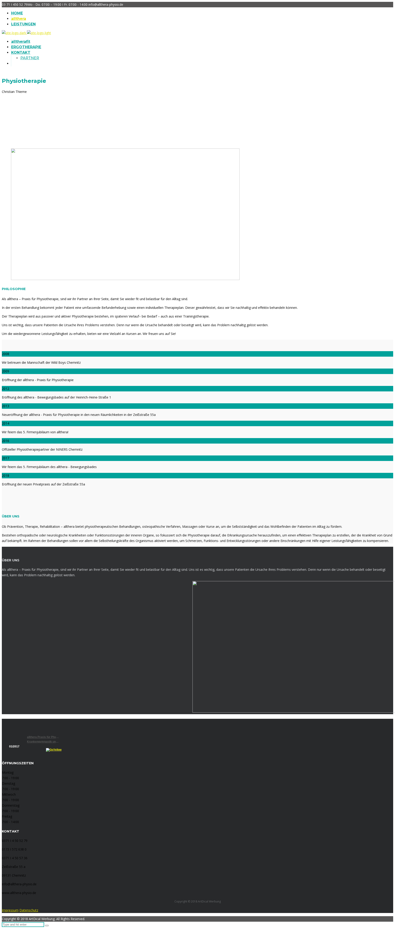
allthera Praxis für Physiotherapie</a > (43, 737)
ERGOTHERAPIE (26, 47)
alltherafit (20, 41)
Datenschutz (28, 910)
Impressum (10, 910)
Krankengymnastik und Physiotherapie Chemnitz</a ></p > (43, 741)
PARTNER (29, 58)
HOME (17, 13)
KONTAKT (20, 52)
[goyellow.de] (38, 750)
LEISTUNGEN (23, 24)
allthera (18, 18)
